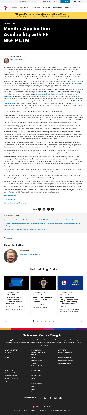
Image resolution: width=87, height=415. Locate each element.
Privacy (33, 410)
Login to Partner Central (12, 381)
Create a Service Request (66, 360)
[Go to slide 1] (33, 321)
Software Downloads (64, 363)
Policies (25, 410)
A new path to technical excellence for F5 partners (42, 299)
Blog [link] (15, 23)
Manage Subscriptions (65, 352)
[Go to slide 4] (45, 321)
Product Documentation (38, 352)
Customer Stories (36, 360)
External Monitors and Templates (15, 203)
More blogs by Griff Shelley (29, 254)
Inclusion (34, 381)
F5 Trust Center (36, 375)
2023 (10, 238)
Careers (33, 378)
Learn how (39, 342)
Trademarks (16, 410)
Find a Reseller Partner (12, 373)
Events (33, 389)
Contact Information (37, 373)
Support (56, 1)
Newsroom (34, 392)
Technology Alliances (11, 375)
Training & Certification (38, 366)
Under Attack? (76, 1)
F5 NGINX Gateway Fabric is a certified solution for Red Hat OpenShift (14, 300)
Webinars (34, 363)
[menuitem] (23, 1)
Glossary (34, 358)
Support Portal (62, 355)
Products (7, 355)
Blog (32, 386)
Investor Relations (36, 384)
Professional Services (65, 358)
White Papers (35, 355)
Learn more (63, 16)
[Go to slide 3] (41, 321)
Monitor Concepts (10, 196)
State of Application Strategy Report (49, 94)
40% (19, 99)
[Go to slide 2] (37, 321)
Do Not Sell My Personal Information (60, 410)
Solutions (7, 358)
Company (7, 23)
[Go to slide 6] (53, 321)
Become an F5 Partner (11, 378)
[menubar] (43, 1)
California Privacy (42, 410)
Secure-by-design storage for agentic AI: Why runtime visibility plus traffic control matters (69, 301)
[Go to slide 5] (49, 321)
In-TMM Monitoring (10, 199)
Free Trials (8, 352)
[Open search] (82, 8)
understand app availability (72, 83)
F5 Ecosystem (39, 293)
